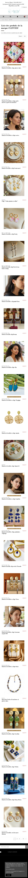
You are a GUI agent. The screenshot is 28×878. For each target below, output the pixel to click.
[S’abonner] (26, 846)
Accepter (8, 875)
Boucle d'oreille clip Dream (9, 334)
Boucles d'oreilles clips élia (9, 367)
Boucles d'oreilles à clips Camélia (11, 499)
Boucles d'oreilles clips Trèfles (10, 767)
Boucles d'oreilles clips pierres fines (11, 68)
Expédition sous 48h (14, 5)
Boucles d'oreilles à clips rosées (10, 135)
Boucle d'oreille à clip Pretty (9, 234)
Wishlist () (25, 7)
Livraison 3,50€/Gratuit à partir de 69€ (13, 4)
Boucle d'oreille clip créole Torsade (11, 566)
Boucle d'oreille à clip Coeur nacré (11, 168)
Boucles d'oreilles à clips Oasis (10, 666)
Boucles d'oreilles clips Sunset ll (10, 466)
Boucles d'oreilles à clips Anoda (10, 433)
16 (23, 838)
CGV (3, 870)
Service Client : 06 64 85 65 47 (13, 2)
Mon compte (4, 862)
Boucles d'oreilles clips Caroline (10, 734)
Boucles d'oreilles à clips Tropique (11, 400)
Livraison (4, 865)
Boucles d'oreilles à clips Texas (10, 599)
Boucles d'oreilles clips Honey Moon (11, 799)
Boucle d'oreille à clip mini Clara (11, 301)
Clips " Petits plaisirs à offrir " (10, 201)
